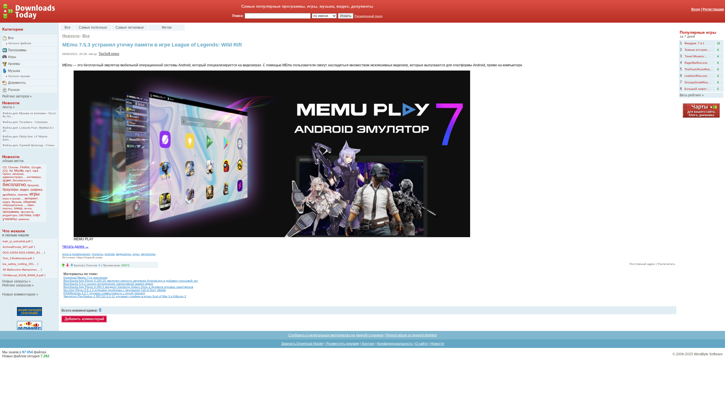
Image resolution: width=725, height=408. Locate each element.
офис (30, 205)
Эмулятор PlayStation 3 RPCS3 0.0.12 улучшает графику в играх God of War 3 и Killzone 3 (124, 296)
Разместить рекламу (342, 344)
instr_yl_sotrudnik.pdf (16, 241)
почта (28, 208)
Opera (7, 173)
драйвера (9, 194)
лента (7, 107)
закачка (23, 194)
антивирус (34, 176)
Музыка (14, 71)
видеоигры (123, 254)
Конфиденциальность (395, 344)
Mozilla (19, 170)
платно (7, 208)
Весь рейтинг (690, 95)
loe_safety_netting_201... (19, 263)
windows (18, 173)
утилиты (10, 219)
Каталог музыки (19, 76)
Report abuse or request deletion (411, 335)
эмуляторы (148, 254)
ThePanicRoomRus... (698, 69)
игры (34, 194)
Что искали (13, 231)
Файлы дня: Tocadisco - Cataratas (25, 122)
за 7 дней (687, 37)
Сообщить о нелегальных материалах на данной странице (336, 335)
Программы (17, 50)
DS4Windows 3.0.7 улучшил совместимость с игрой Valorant (104, 293)
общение (29, 201)
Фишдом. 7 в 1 (694, 43)
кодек (6, 201)
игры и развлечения (76, 254)
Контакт (368, 344)
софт (36, 215)
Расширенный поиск (368, 16)
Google (36, 167)
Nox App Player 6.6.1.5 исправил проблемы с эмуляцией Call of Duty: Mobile (114, 290)
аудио (7, 180)
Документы (17, 83)
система (25, 215)
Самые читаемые (130, 27)
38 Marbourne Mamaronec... (21, 269)
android (109, 254)
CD (5, 167)
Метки (167, 27)
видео (24, 189)
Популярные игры (698, 32)
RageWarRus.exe (696, 62)
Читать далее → (75, 246)
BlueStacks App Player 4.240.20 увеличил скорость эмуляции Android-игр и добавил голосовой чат (130, 280)
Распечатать (666, 263)
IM (10, 170)
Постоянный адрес (642, 263)
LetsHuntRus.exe (696, 75)
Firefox (25, 167)
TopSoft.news (109, 54)
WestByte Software (708, 354)
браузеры (10, 190)
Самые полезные (93, 27)
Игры (12, 57)
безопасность (22, 180)
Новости (11, 103)
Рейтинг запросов (16, 285)
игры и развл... (13, 198)
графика (36, 189)
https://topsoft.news (89, 257)
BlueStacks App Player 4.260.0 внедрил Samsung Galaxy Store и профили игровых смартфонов (128, 286)
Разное (14, 90)
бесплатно (14, 184)
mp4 (35, 170)
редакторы (10, 215)
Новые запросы (15, 281)
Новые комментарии (18, 294)
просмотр (27, 211)
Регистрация (713, 9)
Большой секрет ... (697, 88)
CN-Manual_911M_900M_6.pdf (23, 275)
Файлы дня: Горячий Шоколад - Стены (28, 145)
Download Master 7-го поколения (85, 277)
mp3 (28, 170)
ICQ (5, 170)
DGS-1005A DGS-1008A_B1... (23, 252)
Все (11, 38)
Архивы (14, 64)
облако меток (13, 161)
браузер (33, 185)
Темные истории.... (698, 49)
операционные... (14, 205)
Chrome (13, 167)
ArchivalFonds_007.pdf (18, 246)
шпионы (23, 219)
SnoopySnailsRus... (697, 82)
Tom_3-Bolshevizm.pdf (17, 258)
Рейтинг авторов (15, 96)
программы (11, 211)
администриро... (14, 176)
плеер (18, 208)
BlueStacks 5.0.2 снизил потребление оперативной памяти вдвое (108, 283)
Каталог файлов (19, 43)
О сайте (421, 344)
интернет (31, 198)
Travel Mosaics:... (696, 56)
